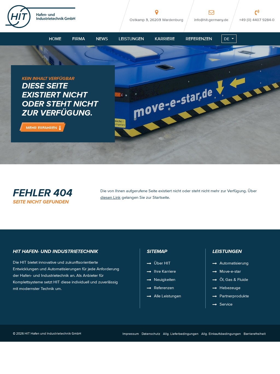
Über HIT (162, 263)
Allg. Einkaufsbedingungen (221, 333)
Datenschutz (151, 333)
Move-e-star (230, 271)
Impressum (130, 333)
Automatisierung (234, 263)
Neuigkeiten (164, 280)
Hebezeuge (230, 288)
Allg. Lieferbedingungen (181, 333)
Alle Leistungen (167, 296)
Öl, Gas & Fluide (234, 280)
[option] (140, 82)
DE (226, 39)
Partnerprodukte (234, 296)
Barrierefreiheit (255, 333)
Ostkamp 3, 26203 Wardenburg (156, 19)
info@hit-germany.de (211, 19)
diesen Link (110, 197)
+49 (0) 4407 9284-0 (257, 19)
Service (226, 304)
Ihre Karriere (165, 271)
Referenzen (164, 288)
